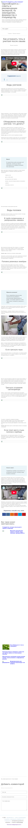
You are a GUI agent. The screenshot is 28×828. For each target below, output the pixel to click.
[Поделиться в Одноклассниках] (12, 514)
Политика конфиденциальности (14, 824)
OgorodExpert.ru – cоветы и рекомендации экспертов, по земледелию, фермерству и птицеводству (15, 819)
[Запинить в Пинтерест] (24, 514)
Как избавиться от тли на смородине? (17, 645)
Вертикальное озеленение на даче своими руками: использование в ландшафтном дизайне (13, 657)
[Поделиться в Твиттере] (20, 514)
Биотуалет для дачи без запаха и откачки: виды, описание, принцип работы (17, 532)
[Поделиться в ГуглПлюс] (16, 514)
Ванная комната (14, 45)
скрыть (18, 76)
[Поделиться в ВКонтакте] (8, 514)
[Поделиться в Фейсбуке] (4, 514)
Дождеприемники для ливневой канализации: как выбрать (17, 662)
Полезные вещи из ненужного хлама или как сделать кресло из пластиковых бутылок (13, 653)
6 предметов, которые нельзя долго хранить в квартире (12, 528)
